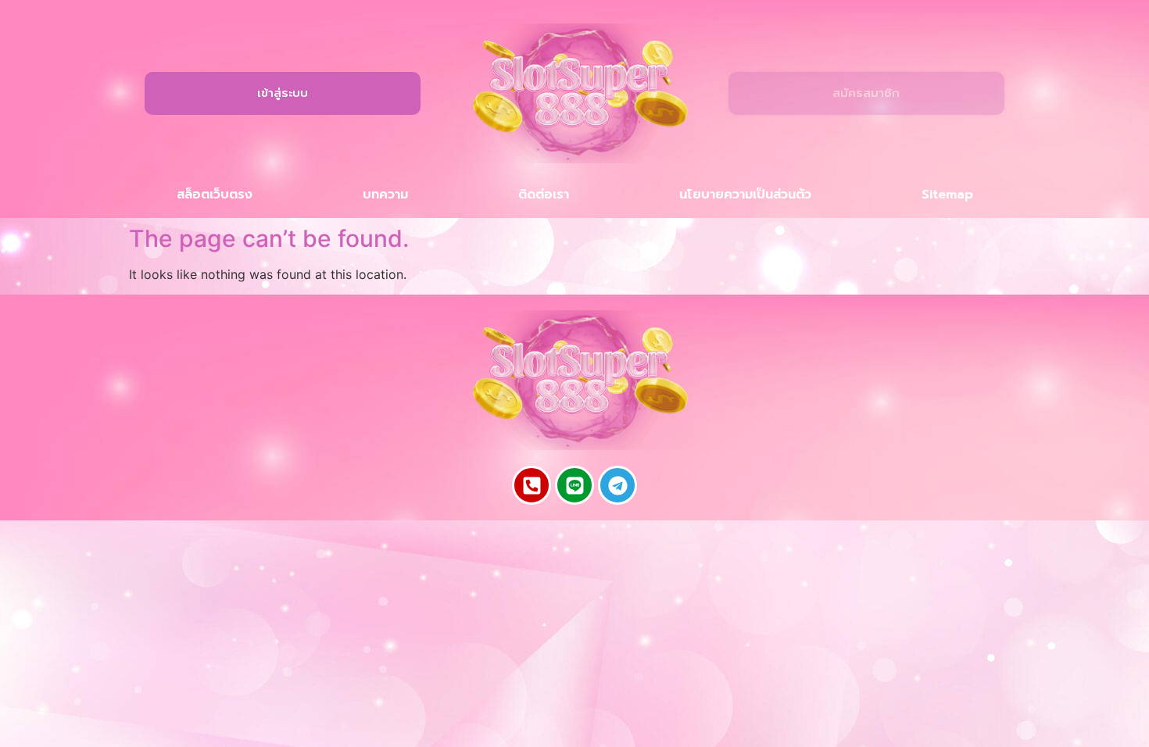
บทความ (385, 194)
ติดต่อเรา (543, 194)
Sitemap (947, 194)
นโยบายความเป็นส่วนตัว (745, 194)
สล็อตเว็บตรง (214, 194)
